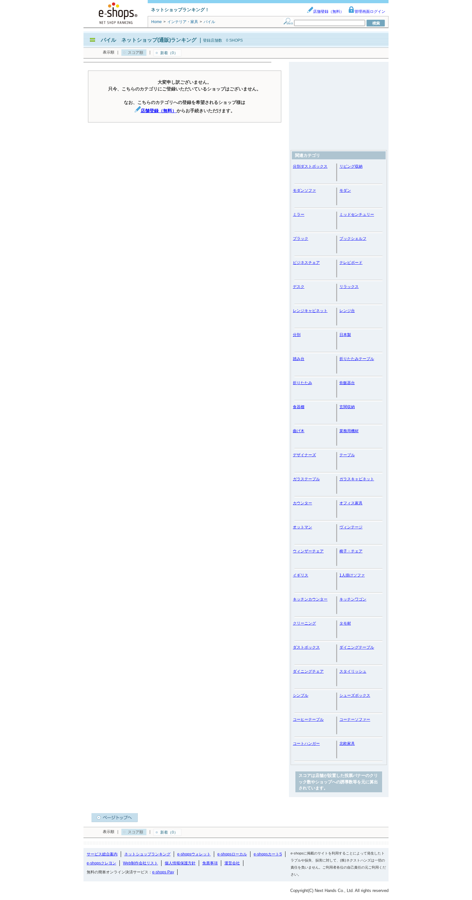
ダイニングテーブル (356, 647)
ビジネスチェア (306, 262)
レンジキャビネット (310, 310)
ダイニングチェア (308, 671)
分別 (297, 334)
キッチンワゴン (352, 599)
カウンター (302, 503)
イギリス (300, 575)
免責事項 (210, 863)
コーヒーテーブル (308, 719)
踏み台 (298, 359)
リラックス (349, 286)
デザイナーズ (304, 455)
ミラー (298, 214)
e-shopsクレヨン (101, 863)
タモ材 (345, 623)
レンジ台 (347, 310)
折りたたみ (302, 383)
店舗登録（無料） (328, 11)
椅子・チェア (351, 551)
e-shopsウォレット (194, 854)
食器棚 (298, 407)
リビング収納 (351, 166)
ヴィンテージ (351, 527)
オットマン (302, 527)
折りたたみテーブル (356, 359)
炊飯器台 (347, 383)
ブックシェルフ (352, 238)
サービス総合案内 (102, 854)
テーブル (347, 455)
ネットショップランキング (147, 854)
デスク (298, 286)
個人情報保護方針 (180, 863)
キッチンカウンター (310, 599)
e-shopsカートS (268, 854)
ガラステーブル (306, 479)
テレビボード (351, 262)
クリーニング (304, 623)
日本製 (345, 334)
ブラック (300, 238)
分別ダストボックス (310, 166)
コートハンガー (306, 743)
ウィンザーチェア (308, 551)
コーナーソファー (354, 719)
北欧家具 (347, 743)
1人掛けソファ (352, 575)
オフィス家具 (351, 503)
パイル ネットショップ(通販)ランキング (149, 40)
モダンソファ (304, 190)
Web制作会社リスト (140, 863)
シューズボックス (354, 695)
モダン (345, 190)
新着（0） (169, 53)
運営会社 (232, 863)
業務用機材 (349, 431)
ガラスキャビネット (356, 479)
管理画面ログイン (369, 11)
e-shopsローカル (232, 854)
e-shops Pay (163, 872)
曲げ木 (298, 431)
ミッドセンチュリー (356, 214)
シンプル (300, 695)
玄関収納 (347, 407)
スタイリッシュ (352, 671)
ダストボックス (306, 647)
